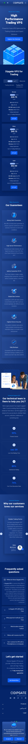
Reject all (19, 739)
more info (15, 735)
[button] (27, 534)
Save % (10, 81)
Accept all (8, 739)
